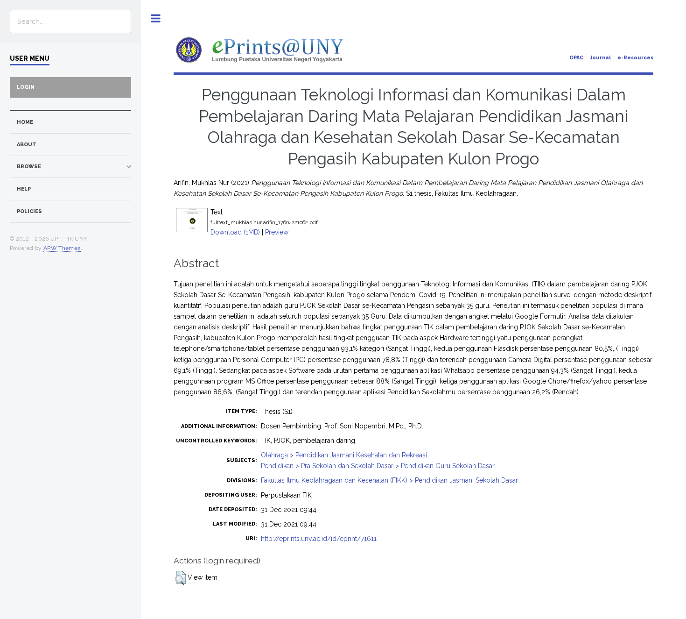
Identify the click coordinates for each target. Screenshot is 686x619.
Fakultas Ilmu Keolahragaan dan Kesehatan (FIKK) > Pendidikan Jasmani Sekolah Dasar (389, 480)
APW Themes (62, 248)
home (25, 122)
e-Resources (635, 58)
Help (24, 189)
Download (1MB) (235, 232)
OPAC (576, 58)
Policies (29, 211)
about (26, 145)
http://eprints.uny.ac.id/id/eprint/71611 (319, 538)
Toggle (155, 18)
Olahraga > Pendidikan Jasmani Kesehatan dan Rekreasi (344, 455)
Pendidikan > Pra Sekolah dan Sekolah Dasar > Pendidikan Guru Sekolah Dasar (378, 466)
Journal (600, 58)
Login (26, 87)
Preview (276, 232)
